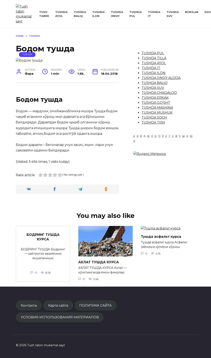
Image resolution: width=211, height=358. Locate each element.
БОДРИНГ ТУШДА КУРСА (43, 237)
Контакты (29, 305)
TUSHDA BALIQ (155, 83)
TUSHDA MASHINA (157, 108)
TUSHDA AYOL (154, 63)
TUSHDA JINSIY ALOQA (161, 78)
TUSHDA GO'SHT (156, 103)
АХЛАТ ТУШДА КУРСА (98, 262)
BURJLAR (191, 12)
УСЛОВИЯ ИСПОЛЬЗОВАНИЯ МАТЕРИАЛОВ (60, 317)
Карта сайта (58, 305)
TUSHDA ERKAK (155, 98)
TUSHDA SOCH (154, 117)
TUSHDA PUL (153, 53)
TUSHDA (27, 54)
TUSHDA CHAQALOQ (159, 93)
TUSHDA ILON (153, 73)
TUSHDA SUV (153, 88)
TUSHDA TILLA (154, 58)
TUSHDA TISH (153, 122)
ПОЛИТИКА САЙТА (95, 305)
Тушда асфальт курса (161, 236)
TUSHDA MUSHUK (157, 113)
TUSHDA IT (151, 68)
